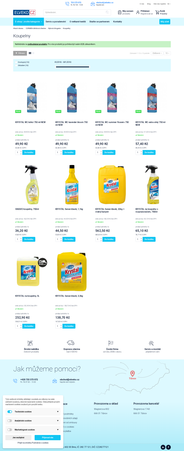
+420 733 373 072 (29, 379)
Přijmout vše (47, 437)
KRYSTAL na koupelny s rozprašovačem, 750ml (147, 210)
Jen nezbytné (18, 437)
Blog (149, 4)
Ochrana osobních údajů (66, 418)
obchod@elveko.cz (69, 379)
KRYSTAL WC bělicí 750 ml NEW (30, 122)
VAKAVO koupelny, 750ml (27, 209)
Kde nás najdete (160, 4)
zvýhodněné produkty (37, 44)
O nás (142, 4)
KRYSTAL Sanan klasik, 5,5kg (69, 296)
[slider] (55, 67)
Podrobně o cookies (64, 427)
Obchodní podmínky (64, 414)
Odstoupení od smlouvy (66, 422)
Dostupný (23, 62)
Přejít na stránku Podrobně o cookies (33, 443)
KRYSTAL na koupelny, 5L (27, 296)
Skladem (23, 65)
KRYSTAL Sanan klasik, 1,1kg (69, 209)
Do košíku (28, 152)
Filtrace (21, 53)
